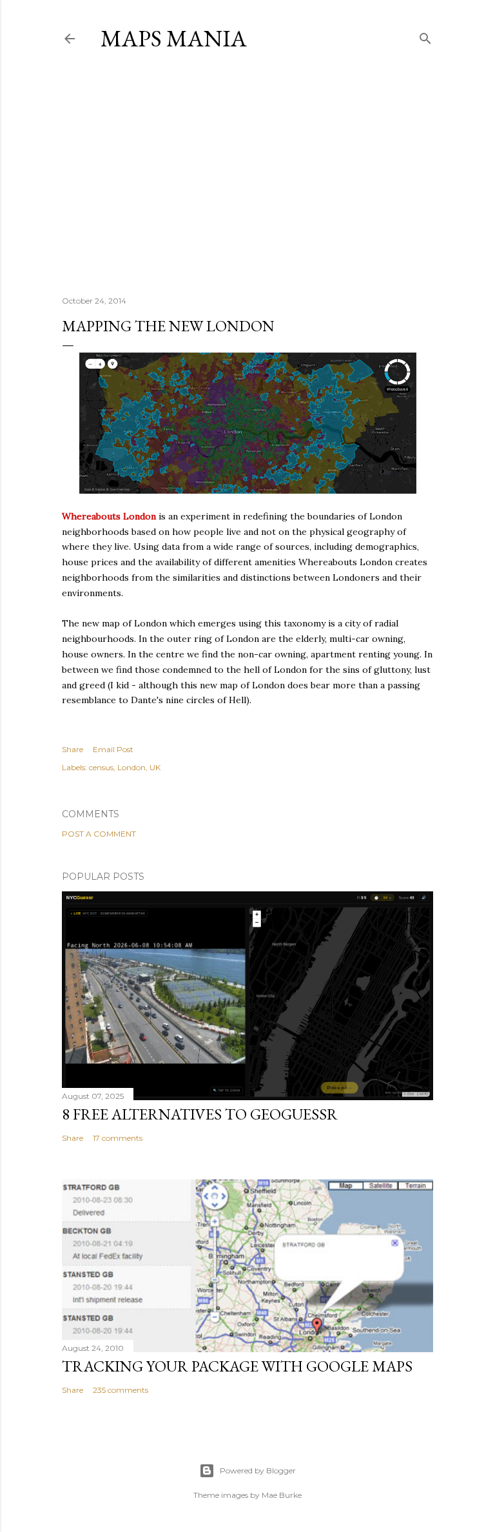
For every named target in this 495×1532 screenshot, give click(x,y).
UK (155, 767)
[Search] (425, 35)
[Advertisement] (247, 173)
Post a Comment (99, 834)
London (131, 767)
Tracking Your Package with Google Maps (237, 1366)
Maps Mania (174, 38)
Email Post (113, 749)
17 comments (117, 1138)
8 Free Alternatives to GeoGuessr (200, 1114)
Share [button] (72, 749)
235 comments (120, 1390)
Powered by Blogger (258, 1470)
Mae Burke (282, 1495)
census (101, 767)
